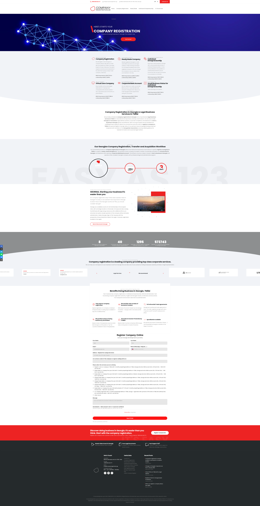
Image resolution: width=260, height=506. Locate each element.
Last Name (133, 340)
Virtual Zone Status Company (131, 465)
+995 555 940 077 (108, 463)
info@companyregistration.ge (110, 1)
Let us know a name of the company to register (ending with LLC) (109, 358)
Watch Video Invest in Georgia (100, 224)
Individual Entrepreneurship (130, 463)
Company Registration (129, 460)
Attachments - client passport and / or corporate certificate (108, 406)
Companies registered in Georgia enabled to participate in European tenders (153, 460)
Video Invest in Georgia (129, 466)
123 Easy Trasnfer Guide (129, 470)
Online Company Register (130, 473)
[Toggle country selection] (133, 349)
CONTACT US (165, 1)
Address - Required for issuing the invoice (103, 352)
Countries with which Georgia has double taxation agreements (120, 245)
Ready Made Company (129, 461)
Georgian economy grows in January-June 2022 (99, 245)
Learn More (161, 174)
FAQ (125, 471)
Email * (94, 346)
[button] (129, 272)
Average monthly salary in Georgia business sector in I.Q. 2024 (140, 245)
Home (112, 8)
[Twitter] (155, 2)
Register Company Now (160, 433)
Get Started (128, 39)
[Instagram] (105, 473)
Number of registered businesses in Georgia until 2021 (160, 245)
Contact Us (126, 458)
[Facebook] (158, 2)
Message (95, 398)
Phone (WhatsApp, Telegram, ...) (139, 346)
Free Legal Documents (129, 468)
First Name (95, 340)
